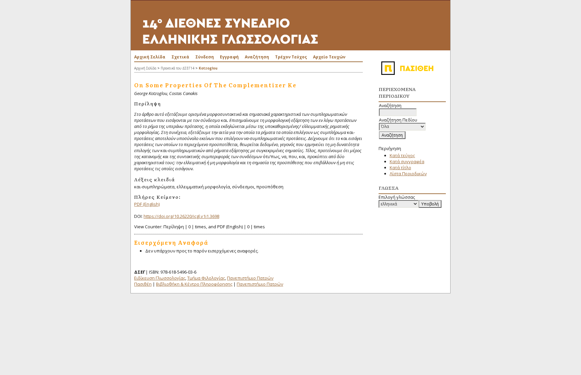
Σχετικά (180, 57)
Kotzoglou (208, 68)
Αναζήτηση (257, 57)
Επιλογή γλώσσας (397, 197)
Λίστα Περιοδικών (408, 174)
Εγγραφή (229, 57)
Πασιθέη (143, 284)
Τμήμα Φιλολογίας (206, 278)
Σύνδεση (204, 57)
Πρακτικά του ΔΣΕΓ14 (177, 68)
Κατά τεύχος (402, 155)
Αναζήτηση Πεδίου (398, 120)
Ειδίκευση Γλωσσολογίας (159, 278)
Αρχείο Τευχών (329, 57)
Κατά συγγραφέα (407, 161)
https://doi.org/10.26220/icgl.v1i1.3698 (181, 216)
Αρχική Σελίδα (149, 57)
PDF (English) (147, 204)
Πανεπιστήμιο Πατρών (250, 278)
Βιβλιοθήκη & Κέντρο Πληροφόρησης (194, 284)
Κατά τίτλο (400, 168)
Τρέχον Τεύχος (291, 57)
